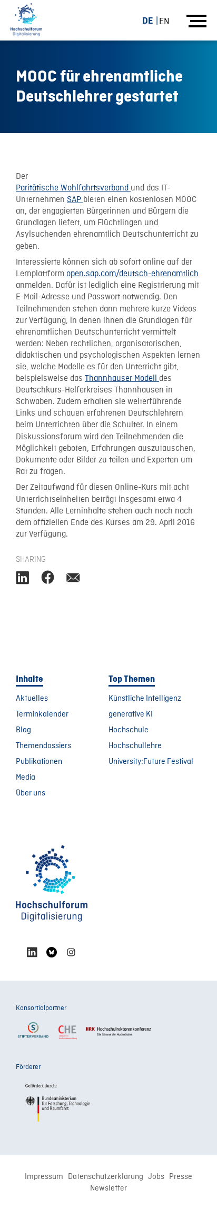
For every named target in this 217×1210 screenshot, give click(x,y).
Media (25, 777)
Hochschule (128, 730)
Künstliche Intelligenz (144, 698)
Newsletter (108, 1188)
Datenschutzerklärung (105, 1177)
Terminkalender (42, 714)
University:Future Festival (150, 762)
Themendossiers (43, 746)
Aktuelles (32, 698)
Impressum (44, 1177)
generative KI (130, 714)
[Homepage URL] (26, 20)
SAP (75, 200)
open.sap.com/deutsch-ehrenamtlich (132, 274)
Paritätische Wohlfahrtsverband (73, 188)
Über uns (30, 793)
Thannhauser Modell (122, 379)
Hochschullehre (135, 746)
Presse (180, 1177)
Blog (23, 730)
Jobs (156, 1177)
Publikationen (39, 762)
